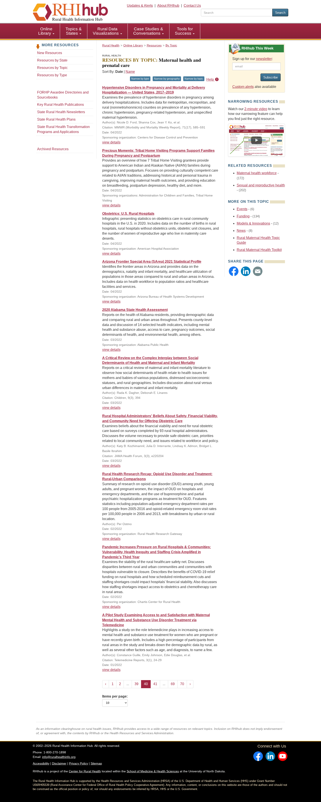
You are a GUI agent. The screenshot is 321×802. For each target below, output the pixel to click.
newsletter (264, 59)
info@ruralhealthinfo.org (59, 757)
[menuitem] (46, 31)
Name (130, 71)
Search (280, 12)
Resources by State (52, 60)
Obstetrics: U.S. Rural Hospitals (128, 213)
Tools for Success (184, 31)
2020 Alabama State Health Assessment (135, 310)
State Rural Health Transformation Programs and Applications (63, 129)
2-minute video (255, 109)
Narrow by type (140, 78)
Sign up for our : (252, 59)
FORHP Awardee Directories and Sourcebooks (63, 94)
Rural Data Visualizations (106, 31)
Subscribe (270, 77)
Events (242, 209)
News (241, 230)
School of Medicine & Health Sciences (153, 771)
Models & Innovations (253, 223)
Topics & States (74, 31)
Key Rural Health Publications (60, 104)
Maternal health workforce (257, 173)
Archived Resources (53, 149)
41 (155, 684)
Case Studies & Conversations (148, 31)
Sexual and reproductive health (261, 185)
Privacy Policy (78, 763)
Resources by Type (52, 75)
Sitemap (96, 763)
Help (210, 79)
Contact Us (192, 5)
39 (136, 684)
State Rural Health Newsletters (61, 112)
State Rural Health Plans (56, 119)
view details (111, 142)
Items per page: (115, 696)
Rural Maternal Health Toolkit (259, 250)
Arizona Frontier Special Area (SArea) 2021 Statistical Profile (151, 261)
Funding (243, 216)
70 (182, 684)
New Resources (49, 53)
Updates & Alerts (140, 5)
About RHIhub (168, 5)
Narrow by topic (194, 78)
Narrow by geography (167, 78)
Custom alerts (243, 87)
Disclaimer (59, 763)
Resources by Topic (52, 68)
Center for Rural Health (85, 771)
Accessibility (41, 763)
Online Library (45, 31)
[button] (233, 271)
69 (173, 684)
